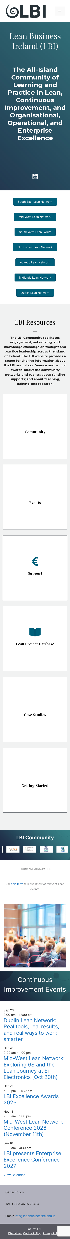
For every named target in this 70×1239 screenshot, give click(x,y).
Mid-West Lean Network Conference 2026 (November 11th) (33, 1127)
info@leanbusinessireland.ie (35, 1216)
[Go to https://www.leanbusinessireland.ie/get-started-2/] (35, 780)
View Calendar (14, 1175)
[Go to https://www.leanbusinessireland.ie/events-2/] (35, 497)
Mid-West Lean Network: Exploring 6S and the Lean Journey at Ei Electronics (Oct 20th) (34, 1067)
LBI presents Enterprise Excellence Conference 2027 (32, 1159)
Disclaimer (15, 1233)
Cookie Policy (32, 1233)
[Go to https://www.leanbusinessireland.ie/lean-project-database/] (35, 638)
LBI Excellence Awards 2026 (31, 1099)
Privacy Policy (51, 1233)
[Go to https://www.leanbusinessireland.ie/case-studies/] (35, 709)
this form (17, 884)
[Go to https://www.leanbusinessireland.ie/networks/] (35, 426)
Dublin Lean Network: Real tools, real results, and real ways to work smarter (31, 1029)
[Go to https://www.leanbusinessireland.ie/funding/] (35, 567)
